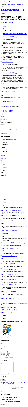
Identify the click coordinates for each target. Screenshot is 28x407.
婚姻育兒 (11, 22)
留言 (11, 106)
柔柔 (2, 99)
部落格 (4, 26)
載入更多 (2, 116)
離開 (7, 404)
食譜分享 (11, 110)
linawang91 (7, 382)
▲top (2, 113)
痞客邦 (7, 106)
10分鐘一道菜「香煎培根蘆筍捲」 (15, 34)
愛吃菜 (10, 111)
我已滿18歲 (3, 404)
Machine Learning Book (11, 374)
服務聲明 (14, 388)
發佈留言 (2, 124)
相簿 (4, 25)
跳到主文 (3, 13)
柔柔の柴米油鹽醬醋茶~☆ (13, 10)
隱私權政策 (23, 387)
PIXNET (6, 387)
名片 (4, 28)
